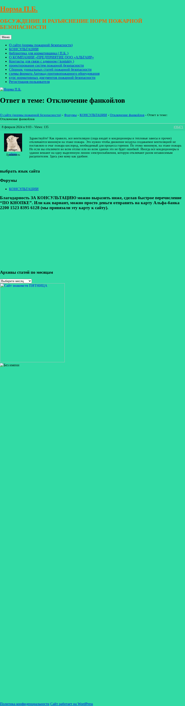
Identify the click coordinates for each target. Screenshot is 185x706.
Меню (6, 37)
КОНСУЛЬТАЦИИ (24, 49)
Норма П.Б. (19, 9)
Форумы (70, 115)
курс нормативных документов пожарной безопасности (52, 77)
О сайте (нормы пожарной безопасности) (41, 45)
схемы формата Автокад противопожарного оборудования (54, 73)
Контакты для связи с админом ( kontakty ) (41, 61)
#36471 (178, 127)
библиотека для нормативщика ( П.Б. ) (38, 53)
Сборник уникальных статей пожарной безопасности (50, 69)
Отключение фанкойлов (127, 115)
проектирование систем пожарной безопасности (46, 65)
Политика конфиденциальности (24, 704)
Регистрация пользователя (29, 82)
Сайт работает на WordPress (71, 704)
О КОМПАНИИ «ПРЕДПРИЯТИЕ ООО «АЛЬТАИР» (51, 57)
